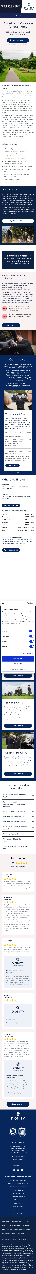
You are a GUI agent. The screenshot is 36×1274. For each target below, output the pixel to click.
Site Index (25, 1225)
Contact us (19, 1159)
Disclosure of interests (18, 1187)
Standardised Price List (21, 383)
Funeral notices (18, 1210)
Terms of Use (6, 1225)
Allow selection (18, 663)
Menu (17, 15)
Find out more (12, 465)
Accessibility (6, 1221)
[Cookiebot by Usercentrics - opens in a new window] (26, 603)
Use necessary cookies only (18, 669)
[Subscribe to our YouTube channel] (18, 1170)
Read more (10, 325)
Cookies (26, 1221)
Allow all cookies (18, 658)
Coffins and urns (18, 1200)
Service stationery (18, 1206)
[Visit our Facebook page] (22, 1170)
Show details (27, 653)
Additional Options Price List (16, 385)
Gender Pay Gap (18, 1233)
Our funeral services (18, 1196)
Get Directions (9, 505)
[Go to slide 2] (17, 472)
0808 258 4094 (19, 1156)
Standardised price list (18, 1180)
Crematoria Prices (18, 387)
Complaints (16, 1225)
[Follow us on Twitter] (14, 1170)
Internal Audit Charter (22, 1229)
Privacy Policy (17, 1221)
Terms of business (18, 1190)
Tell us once (18, 1213)
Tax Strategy (6, 1233)
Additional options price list (18, 1183)
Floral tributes (18, 1203)
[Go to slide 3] (18, 472)
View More (16, 1104)
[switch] (31, 636)
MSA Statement (7, 1229)
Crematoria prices (18, 1193)
